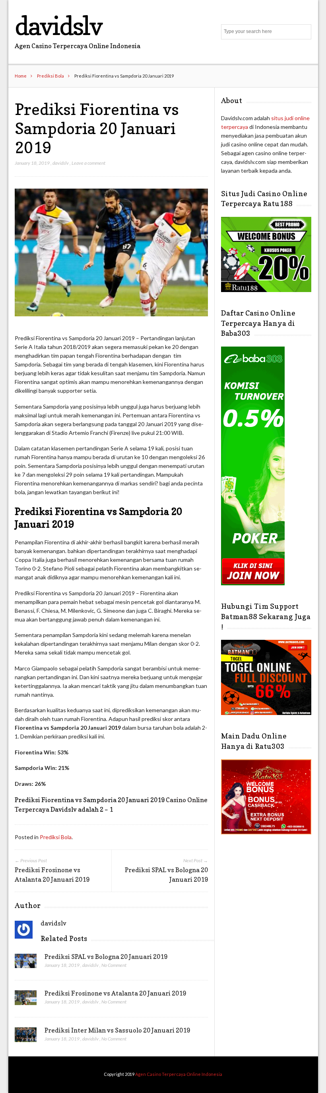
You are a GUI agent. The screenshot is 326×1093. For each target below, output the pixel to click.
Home (21, 75)
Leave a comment (88, 163)
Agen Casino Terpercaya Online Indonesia (178, 1074)
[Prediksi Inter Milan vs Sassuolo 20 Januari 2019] (26, 1036)
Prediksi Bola (50, 75)
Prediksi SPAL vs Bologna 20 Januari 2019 (106, 957)
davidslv (58, 25)
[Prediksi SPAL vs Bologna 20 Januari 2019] (26, 963)
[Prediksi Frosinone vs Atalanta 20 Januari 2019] (26, 999)
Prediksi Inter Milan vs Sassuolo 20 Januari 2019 (117, 1030)
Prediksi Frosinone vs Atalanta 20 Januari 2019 (115, 993)
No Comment (113, 965)
